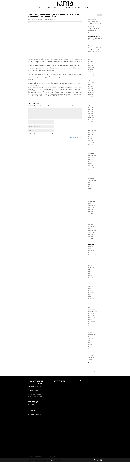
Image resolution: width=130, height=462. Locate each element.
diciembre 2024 (91, 98)
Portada (90, 332)
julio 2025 (90, 84)
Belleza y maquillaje (92, 254)
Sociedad (90, 346)
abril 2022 (90, 165)
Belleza (90, 252)
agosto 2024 (91, 107)
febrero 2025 (91, 94)
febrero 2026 (91, 69)
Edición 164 (98, 47)
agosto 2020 (91, 207)
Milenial (90, 319)
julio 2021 (90, 184)
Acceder (90, 364)
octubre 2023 (91, 128)
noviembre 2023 (91, 126)
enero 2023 (90, 146)
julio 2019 (90, 234)
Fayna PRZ (90, 290)
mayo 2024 (90, 113)
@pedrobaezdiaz (32, 388)
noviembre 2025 (91, 75)
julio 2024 (90, 109)
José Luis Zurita (35, 383)
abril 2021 (90, 190)
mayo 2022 (90, 163)
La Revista (42, 7)
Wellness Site (91, 357)
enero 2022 (90, 172)
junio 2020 (90, 211)
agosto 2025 (91, 82)
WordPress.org (91, 371)
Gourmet (90, 305)
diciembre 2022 (91, 149)
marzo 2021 (91, 192)
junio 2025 (90, 86)
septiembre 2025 (92, 80)
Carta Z (90, 257)
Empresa (90, 275)
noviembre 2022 (91, 151)
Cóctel (89, 263)
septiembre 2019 (92, 230)
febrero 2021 (91, 195)
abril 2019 (90, 241)
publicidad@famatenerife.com (35, 414)
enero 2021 (90, 197)
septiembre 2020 (92, 205)
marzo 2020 (91, 218)
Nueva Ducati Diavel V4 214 (94, 51)
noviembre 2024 (91, 101)
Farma (89, 288)
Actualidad (90, 246)
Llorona (99, 42)
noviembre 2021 (91, 176)
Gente (46, 19)
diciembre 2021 (91, 174)
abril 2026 (90, 65)
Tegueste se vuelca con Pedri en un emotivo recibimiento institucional (94, 25)
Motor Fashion (91, 325)
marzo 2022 (91, 167)
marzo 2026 (91, 67)
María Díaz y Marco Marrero (34, 58)
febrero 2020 (91, 220)
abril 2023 (90, 140)
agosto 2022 (91, 157)
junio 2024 (90, 111)
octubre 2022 (91, 153)
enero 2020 (90, 222)
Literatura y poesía (92, 311)
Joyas (89, 307)
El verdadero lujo (92, 30)
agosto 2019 (91, 232)
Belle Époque (91, 250)
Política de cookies (39, 456)
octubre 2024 (91, 103)
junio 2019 (90, 236)
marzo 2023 (91, 142)
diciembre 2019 (91, 224)
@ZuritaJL (42, 383)
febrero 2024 (91, 119)
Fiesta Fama (91, 292)
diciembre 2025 (91, 73)
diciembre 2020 (91, 199)
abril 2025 (90, 90)
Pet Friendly (91, 330)
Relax (89, 336)
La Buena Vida (91, 309)
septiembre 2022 (92, 155)
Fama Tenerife (33, 19)
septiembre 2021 (92, 180)
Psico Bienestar (91, 334)
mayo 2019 (90, 238)
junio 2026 (90, 61)
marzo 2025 (91, 92)
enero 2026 (90, 71)
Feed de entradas (92, 367)
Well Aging (90, 355)
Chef (89, 261)
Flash (89, 296)
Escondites (90, 284)
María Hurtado (91, 47)
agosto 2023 (91, 132)
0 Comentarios (51, 19)
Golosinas (90, 302)
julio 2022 (90, 159)
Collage (90, 265)
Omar (89, 44)
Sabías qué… (91, 338)
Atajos (89, 248)
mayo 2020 (90, 213)
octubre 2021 (91, 178)
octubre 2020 (91, 203)
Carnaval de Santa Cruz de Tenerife (57, 58)
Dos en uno (91, 32)
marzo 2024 (91, 117)
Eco (89, 273)
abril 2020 (90, 215)
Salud (89, 340)
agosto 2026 (91, 57)
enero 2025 (90, 96)
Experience (90, 286)
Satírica (90, 342)
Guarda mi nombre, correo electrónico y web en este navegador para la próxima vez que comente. (51, 133)
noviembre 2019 (91, 226)
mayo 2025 (90, 88)
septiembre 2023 (92, 130)
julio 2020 (90, 209)
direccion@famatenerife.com (34, 413)
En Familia (90, 280)
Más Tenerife (52, 7)
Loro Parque (91, 313)
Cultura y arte (91, 267)
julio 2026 (90, 59)
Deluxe (89, 271)
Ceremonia (90, 259)
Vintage (90, 353)
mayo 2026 (90, 63)
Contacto (85, 7)
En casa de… (91, 277)
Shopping (90, 344)
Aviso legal (30, 456)
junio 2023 (90, 136)
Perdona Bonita (91, 328)
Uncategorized (91, 348)
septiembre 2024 (92, 105)
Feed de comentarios (93, 369)
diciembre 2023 (91, 123)
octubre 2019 (91, 228)
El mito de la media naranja (94, 21)
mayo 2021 (90, 188)
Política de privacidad (51, 456)
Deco (89, 269)
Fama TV (60, 7)
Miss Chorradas (91, 321)
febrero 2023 (91, 144)
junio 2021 (90, 186)
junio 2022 (90, 161)
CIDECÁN (59, 460)
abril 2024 (90, 115)
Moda (89, 323)
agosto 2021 (91, 182)
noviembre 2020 (91, 201)
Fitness (89, 294)
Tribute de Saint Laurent (93, 28)
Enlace (89, 282)
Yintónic (90, 359)
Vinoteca (90, 351)
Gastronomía (91, 298)
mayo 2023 (90, 138)
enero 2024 (90, 121)
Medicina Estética (92, 317)
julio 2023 (90, 134)
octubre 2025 (91, 78)
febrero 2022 (91, 169)
